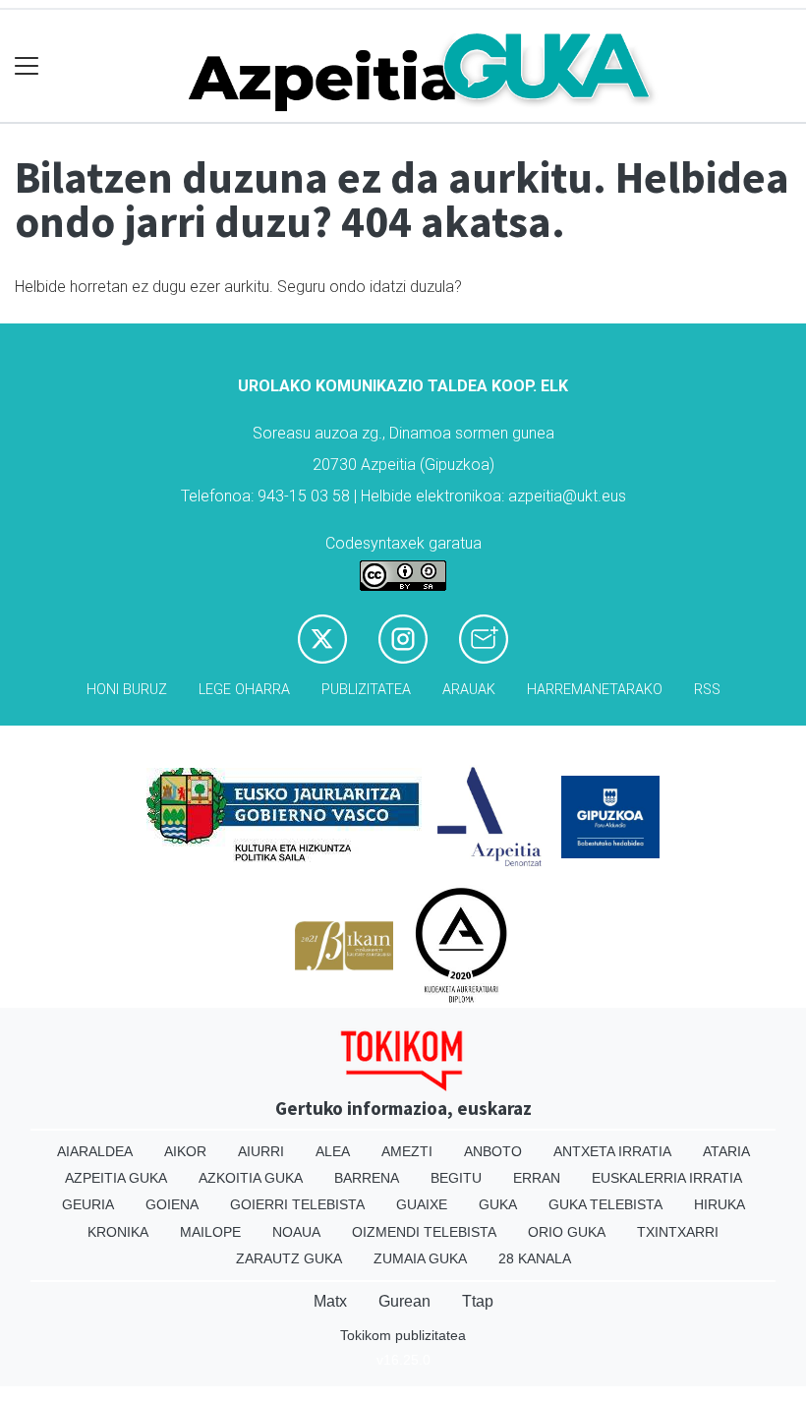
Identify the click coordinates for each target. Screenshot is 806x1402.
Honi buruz (126, 689)
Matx (330, 1301)
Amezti (406, 1151)
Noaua (296, 1232)
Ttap (477, 1301)
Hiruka (719, 1204)
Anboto (493, 1151)
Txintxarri (678, 1232)
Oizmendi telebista (424, 1232)
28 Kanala (534, 1258)
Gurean (404, 1301)
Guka (498, 1204)
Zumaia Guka (420, 1258)
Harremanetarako (594, 689)
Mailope (210, 1232)
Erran (536, 1178)
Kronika (117, 1232)
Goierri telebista (297, 1204)
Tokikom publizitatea (403, 1335)
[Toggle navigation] (27, 66)
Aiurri (261, 1151)
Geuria (88, 1204)
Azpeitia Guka (116, 1178)
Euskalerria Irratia (667, 1178)
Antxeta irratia (612, 1151)
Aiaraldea (95, 1151)
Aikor (185, 1151)
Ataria (726, 1151)
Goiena (172, 1204)
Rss (707, 689)
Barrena (366, 1178)
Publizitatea (366, 689)
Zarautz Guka (289, 1258)
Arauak (468, 689)
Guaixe (421, 1204)
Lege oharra (244, 689)
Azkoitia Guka (251, 1178)
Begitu (456, 1178)
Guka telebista (605, 1204)
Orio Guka (566, 1232)
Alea (333, 1151)
